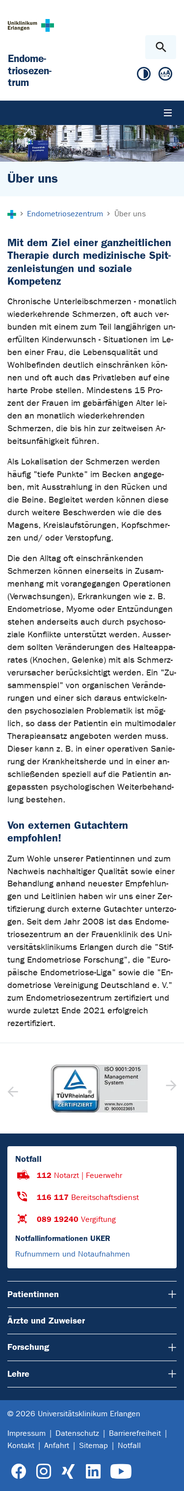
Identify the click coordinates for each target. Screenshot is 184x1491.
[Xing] (68, 1471)
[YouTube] (120, 1471)
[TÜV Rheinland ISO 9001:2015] (92, 1088)
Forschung (28, 1347)
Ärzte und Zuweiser (46, 1320)
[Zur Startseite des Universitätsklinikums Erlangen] (31, 25)
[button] (170, 1088)
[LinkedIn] (93, 1471)
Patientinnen (33, 1294)
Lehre (18, 1373)
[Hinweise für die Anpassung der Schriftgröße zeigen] (165, 76)
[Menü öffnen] (168, 113)
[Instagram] (43, 1471)
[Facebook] (18, 1471)
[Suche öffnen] (160, 47)
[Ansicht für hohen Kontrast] (144, 76)
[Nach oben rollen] (168, 1475)
